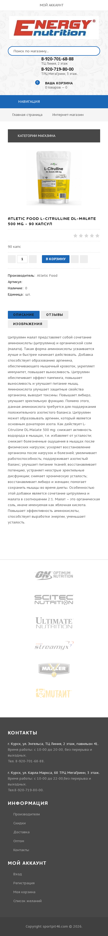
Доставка (21, 832)
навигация (28, 101)
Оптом (18, 841)
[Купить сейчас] (84, 259)
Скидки (19, 823)
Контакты (21, 850)
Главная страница (27, 114)
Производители (26, 814)
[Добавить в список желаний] (75, 259)
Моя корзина (24, 892)
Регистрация (24, 883)
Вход (17, 874)
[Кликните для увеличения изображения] (54, 177)
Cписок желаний (27, 901)
